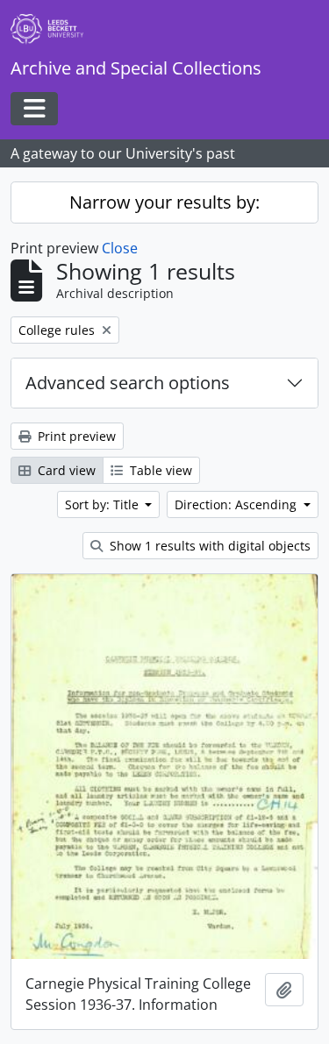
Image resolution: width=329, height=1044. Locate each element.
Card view (65, 470)
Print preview (75, 436)
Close (120, 248)
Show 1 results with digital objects (208, 545)
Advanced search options (127, 382)
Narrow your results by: (164, 202)
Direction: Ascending (237, 504)
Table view (159, 470)
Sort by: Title (103, 504)
